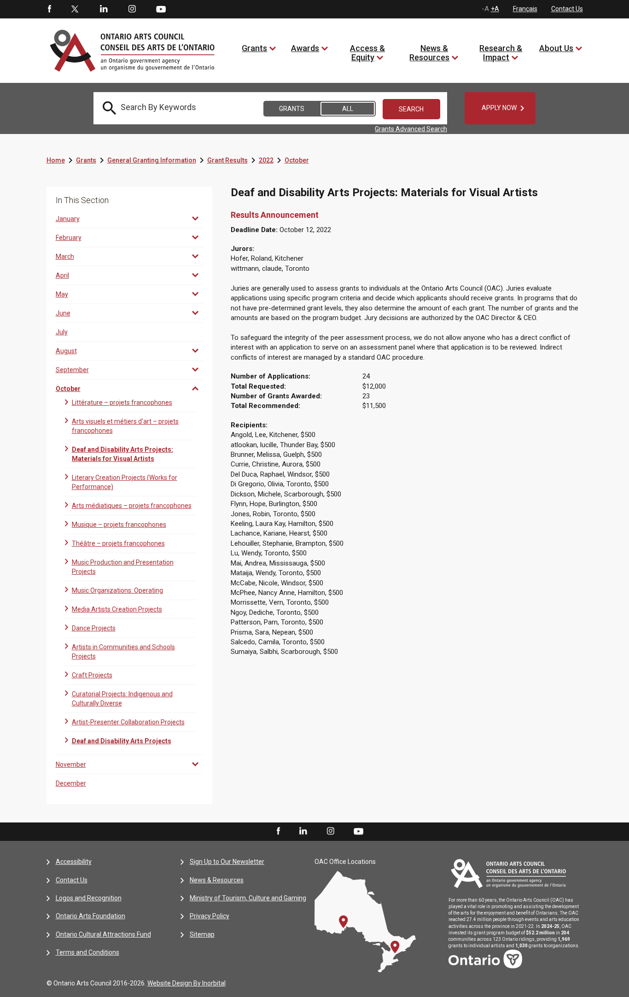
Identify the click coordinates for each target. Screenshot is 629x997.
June (63, 313)
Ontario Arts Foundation (90, 916)
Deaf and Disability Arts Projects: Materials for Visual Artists (122, 454)
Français (525, 8)
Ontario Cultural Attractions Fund (103, 934)
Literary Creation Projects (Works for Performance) (124, 482)
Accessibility (74, 861)
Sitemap (202, 934)
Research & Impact (500, 52)
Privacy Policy (209, 916)
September (72, 369)
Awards (305, 48)
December (71, 783)
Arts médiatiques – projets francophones (132, 505)
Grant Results (227, 160)
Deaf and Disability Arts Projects (121, 741)
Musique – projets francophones (119, 524)
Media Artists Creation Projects (117, 609)
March (65, 256)
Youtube (161, 9)
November (71, 764)
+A (495, 8)
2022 (266, 160)
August (66, 351)
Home (56, 160)
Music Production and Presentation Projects (123, 567)
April (62, 275)
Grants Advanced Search (411, 129)
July (62, 332)
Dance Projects (94, 628)
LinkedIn (103, 9)
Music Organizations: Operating (117, 590)
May (62, 294)
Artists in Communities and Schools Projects (123, 651)
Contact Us (567, 8)
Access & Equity (367, 52)
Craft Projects (92, 675)
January (68, 218)
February (69, 237)
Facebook (49, 9)
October (297, 160)
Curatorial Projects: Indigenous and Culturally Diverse (122, 698)
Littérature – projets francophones (122, 402)
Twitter (75, 9)
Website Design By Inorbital (186, 983)
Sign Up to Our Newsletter (227, 861)
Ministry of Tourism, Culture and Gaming (248, 898)
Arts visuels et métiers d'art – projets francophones (125, 426)
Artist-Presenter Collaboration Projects (128, 722)
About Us (556, 48)
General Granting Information (151, 160)
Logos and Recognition (89, 898)
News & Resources (429, 52)
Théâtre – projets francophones (118, 543)
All (347, 108)
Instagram (132, 9)
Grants (254, 48)
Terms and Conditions (87, 952)
